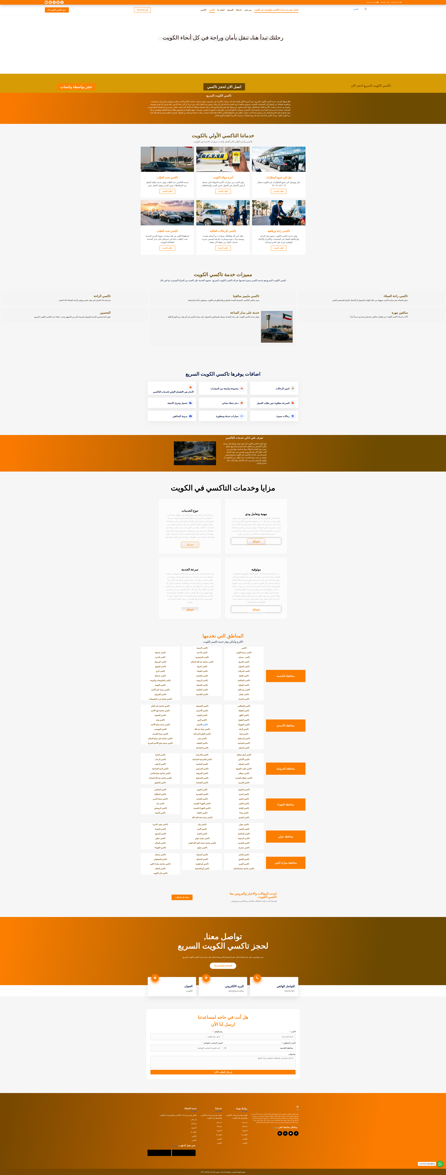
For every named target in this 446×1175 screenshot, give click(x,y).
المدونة (230, 10)
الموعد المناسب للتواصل (213, 1043)
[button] (224, 86)
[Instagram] (54, 2)
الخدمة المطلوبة (289, 1043)
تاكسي (212, 10)
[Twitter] (58, 2)
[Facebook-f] (62, 2)
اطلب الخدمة (279, 191)
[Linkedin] (50, 2)
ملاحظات (292, 1054)
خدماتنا (239, 10)
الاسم (293, 1032)
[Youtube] (46, 2)
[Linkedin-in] (279, 1133)
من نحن (247, 10)
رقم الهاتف (218, 1032)
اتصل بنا (221, 10)
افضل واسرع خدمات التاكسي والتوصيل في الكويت (276, 10)
